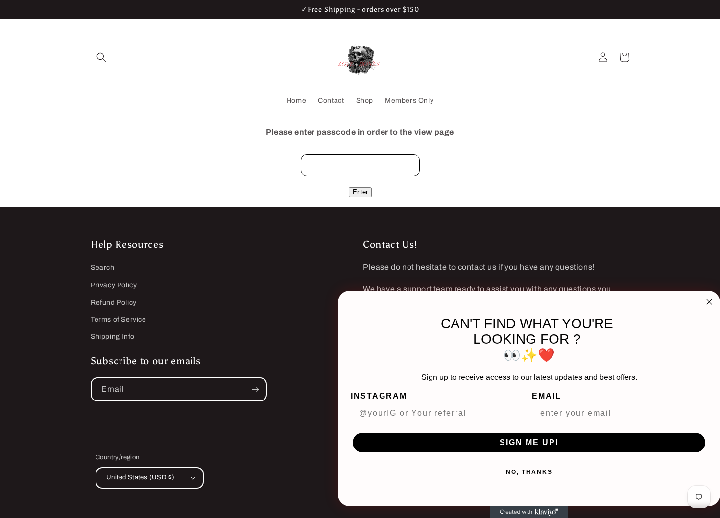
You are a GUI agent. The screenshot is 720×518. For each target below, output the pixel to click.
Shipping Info (113, 336)
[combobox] (616, 413)
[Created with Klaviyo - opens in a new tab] (529, 512)
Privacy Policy (114, 285)
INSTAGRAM (379, 396)
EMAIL (546, 396)
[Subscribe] (255, 389)
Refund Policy (114, 302)
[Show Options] (698, 413)
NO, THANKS (529, 472)
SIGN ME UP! (529, 442)
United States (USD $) (140, 477)
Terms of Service (118, 319)
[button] (101, 57)
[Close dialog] (709, 301)
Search (103, 267)
